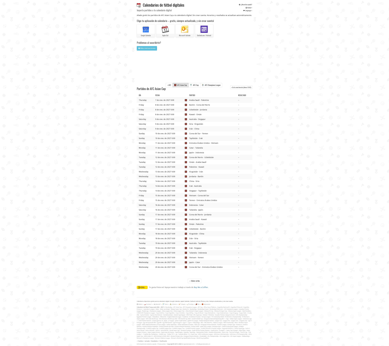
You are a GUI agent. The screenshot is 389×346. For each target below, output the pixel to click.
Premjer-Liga (231, 324)
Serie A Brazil (140, 330)
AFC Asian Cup (182, 85)
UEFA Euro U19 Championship (238, 334)
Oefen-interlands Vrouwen (185, 324)
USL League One (224, 336)
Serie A (247, 328)
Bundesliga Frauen (203, 309)
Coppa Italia (242, 313)
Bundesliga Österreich (216, 309)
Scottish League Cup (152, 328)
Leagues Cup (243, 320)
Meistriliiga (196, 322)
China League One (167, 311)
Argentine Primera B (236, 307)
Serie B (157, 330)
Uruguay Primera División (191, 336)
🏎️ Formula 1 (148, 304)
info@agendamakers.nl (203, 344)
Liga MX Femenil (167, 322)
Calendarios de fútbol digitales (163, 5)
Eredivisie (185, 317)
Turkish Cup (162, 334)
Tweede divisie (182, 334)
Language (248, 10)
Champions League (155, 311)
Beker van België (165, 309)
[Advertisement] (194, 67)
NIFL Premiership (229, 322)
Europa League (206, 317)
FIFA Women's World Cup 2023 (168, 319)
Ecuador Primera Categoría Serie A (225, 315)
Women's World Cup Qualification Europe (183, 338)
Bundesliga (193, 309)
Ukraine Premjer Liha (177, 336)
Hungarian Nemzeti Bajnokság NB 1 (214, 319)
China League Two (179, 311)
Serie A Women (149, 330)
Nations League (217, 322)
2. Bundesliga (168, 307)
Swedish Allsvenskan (215, 332)
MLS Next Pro (208, 322)
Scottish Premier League (193, 328)
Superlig (186, 332)
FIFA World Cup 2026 (184, 319)
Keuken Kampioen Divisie (206, 320)
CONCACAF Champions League (146, 313)
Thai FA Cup (243, 332)
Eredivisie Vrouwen (195, 317)
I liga (227, 319)
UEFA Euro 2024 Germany (221, 334)
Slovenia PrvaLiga (186, 330)
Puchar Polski (195, 326)
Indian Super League (236, 319)
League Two (234, 320)
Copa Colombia (180, 313)
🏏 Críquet (182, 304)
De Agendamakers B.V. (188, 344)
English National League (174, 317)
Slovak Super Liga (174, 330)
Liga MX (159, 322)
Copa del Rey (189, 313)
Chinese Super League (234, 311)
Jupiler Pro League (193, 320)
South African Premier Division (201, 330)
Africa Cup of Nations (210, 307)
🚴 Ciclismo (173, 304)
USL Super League (235, 336)
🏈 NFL (198, 304)
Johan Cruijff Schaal (180, 320)
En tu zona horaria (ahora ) (241, 87)
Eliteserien (163, 317)
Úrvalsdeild (203, 336)
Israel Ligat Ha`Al (157, 320)
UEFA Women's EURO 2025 (161, 336)
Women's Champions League (145, 338)
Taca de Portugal (234, 332)
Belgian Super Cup (176, 309)
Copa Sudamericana (222, 313)
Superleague (179, 332)
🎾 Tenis (165, 304)
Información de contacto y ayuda (146, 344)
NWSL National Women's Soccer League (153, 324)
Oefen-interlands (172, 324)
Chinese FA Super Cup (220, 311)
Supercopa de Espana (167, 332)
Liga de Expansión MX (149, 322)
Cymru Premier (144, 315)
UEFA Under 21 (148, 336)
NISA (236, 322)
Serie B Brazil (164, 330)
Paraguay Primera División (208, 324)
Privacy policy (162, 344)
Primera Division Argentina (150, 326)
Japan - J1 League (169, 320)
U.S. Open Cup (192, 334)
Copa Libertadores (209, 313)
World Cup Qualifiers (203, 338)
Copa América (160, 313)
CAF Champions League (231, 309)
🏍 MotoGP (157, 304)
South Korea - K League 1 (218, 330)
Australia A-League (149, 309)
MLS (202, 322)
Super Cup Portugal (232, 330)
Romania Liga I (216, 326)
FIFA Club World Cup (152, 319)
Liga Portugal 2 (177, 322)
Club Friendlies (246, 311)
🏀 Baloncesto (206, 304)
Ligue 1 (185, 322)
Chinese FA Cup (208, 311)
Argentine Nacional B (223, 307)
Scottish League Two (178, 328)
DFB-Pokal (189, 315)
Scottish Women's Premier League (211, 328)
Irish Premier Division (145, 320)
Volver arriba (195, 281)
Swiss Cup (225, 332)
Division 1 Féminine (208, 315)
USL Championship (213, 336)
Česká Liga (145, 311)
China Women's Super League (194, 311)
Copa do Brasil (199, 313)
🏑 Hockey (190, 304)
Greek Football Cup (197, 319)
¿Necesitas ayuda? (246, 4)
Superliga (192, 332)
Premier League (221, 324)
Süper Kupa (242, 330)
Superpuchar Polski (202, 332)
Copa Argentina (169, 313)
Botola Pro (186, 309)
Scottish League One (165, 328)
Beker (157, 309)
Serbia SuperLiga (239, 328)
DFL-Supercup (197, 315)
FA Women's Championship (233, 317)
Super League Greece (154, 332)
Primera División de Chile (166, 326)
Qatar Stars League (205, 326)
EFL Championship (241, 315)
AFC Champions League (212, 85)
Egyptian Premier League (144, 317)
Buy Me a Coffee (201, 287)
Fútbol (249, 7)
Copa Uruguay (233, 313)
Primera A (239, 324)
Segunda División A (227, 328)
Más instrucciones (147, 48)
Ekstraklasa (155, 317)
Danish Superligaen (179, 315)
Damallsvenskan (168, 315)
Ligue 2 (190, 322)
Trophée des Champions (150, 334)
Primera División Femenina (182, 326)
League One (226, 320)
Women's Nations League (162, 338)
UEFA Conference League (205, 334)
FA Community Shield (218, 317)
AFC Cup (196, 85)
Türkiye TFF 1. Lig (172, 334)
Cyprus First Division (156, 315)
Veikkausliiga (246, 336)
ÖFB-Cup (197, 324)
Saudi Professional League (230, 326)
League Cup (218, 320)
